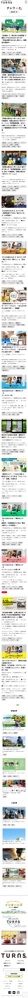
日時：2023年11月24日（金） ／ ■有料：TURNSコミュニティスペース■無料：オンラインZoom (13, 269)
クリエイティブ (12, 236)
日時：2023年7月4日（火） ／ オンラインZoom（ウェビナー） (14, 485)
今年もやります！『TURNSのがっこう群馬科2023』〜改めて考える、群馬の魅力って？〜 (14, 675)
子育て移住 (23, 54)
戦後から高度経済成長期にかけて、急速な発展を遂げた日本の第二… (14, 864)
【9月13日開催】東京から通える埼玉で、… (12, 749)
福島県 (3, 366)
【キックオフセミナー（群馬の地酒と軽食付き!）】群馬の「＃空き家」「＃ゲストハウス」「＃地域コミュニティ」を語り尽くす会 (14, 665)
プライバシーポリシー (7, 988)
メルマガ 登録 (6, 983)
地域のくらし (11, 54)
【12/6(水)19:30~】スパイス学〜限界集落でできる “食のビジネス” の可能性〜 (13, 213)
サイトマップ (20, 988)
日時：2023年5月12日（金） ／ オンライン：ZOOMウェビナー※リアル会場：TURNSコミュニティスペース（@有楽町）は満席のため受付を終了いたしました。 (14, 624)
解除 (10, 983)
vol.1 (3, 176)
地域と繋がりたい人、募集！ (12, 96)
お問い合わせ (7, 986)
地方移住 (17, 54)
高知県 (4, 886)
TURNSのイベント (11, 638)
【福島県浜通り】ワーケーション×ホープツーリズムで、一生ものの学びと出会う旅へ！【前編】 (14, 350)
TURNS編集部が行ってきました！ (12, 440)
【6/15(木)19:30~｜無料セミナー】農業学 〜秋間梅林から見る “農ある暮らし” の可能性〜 (13, 522)
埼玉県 (4, 754)
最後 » (18, 705)
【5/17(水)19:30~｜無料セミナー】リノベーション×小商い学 (12, 567)
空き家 (11, 588)
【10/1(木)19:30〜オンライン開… (10, 771)
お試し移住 (19, 52)
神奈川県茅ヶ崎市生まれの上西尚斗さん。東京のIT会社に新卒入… (13, 730)
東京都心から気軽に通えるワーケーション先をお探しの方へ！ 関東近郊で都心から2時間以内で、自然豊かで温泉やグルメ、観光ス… (14, 444)
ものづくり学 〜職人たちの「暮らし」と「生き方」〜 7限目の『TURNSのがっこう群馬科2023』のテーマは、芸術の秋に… (14, 276)
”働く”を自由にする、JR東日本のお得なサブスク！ (13, 83)
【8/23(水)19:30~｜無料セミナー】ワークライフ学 (12, 393)
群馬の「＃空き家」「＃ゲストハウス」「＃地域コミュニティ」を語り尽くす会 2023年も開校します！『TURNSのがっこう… (14, 690)
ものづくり (4, 236)
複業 (18, 414)
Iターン (10, 733)
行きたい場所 (16, 588)
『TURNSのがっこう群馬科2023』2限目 (14, 528)
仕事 (9, 414)
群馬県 (3, 281)
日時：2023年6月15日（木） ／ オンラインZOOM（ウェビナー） (14, 532)
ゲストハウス (5, 588)
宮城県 (3, 52)
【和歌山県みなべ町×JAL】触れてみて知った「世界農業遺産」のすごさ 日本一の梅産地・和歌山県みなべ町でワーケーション (14, 170)
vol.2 (3, 133)
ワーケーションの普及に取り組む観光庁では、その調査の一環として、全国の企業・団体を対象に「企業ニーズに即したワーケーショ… (14, 181)
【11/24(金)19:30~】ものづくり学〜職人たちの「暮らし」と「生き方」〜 (14, 260)
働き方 (3, 96)
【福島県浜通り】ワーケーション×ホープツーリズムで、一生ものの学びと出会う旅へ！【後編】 (14, 306)
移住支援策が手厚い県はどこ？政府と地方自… (12, 841)
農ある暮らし (13, 544)
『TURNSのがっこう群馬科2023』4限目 (14, 398)
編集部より (22, 366)
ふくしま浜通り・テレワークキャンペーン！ (13, 312)
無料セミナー (16, 776)
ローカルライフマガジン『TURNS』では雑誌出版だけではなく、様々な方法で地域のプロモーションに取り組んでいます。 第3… (14, 633)
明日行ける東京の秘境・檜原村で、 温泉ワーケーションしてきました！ (14, 436)
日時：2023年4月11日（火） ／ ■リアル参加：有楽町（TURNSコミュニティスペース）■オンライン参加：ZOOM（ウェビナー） (14, 683)
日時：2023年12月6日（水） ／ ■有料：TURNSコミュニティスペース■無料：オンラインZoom (14, 223)
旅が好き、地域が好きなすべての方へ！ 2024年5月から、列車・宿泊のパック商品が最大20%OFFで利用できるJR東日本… (14, 89)
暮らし (22, 697)
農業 (19, 544)
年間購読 (10, 981)
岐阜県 (4, 776)
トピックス (9, 52)
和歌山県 (4, 142)
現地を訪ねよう (5, 98)
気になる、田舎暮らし (6, 453)
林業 (22, 236)
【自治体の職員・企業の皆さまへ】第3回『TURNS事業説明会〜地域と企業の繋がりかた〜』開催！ (14, 615)
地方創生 (22, 96)
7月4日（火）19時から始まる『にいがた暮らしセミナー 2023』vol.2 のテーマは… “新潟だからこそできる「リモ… (14, 491)
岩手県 (4, 796)
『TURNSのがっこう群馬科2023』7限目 (14, 264)
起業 (22, 588)
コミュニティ (12, 697)
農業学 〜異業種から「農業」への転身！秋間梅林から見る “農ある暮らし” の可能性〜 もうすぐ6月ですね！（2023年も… (14, 537)
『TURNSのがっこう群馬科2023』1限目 (14, 572)
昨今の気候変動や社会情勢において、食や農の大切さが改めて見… (13, 752)
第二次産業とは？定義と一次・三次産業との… (12, 861)
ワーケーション (21, 94)
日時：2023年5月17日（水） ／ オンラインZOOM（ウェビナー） (14, 576)
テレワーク (4, 54)
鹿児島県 (5, 733)
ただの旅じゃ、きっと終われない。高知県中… (12, 881)
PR (14, 52)
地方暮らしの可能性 (6, 146)
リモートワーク (5, 498)
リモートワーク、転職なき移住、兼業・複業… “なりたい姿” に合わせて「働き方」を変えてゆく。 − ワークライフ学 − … (14, 407)
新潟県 (3, 496)
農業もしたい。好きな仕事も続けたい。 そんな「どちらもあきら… (14, 774)
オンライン (12, 640)
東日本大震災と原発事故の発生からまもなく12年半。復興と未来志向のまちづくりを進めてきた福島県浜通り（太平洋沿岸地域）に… (14, 317)
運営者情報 (21, 983)
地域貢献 (15, 733)
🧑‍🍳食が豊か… (5, 794)
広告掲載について (21, 986)
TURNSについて (21, 981)
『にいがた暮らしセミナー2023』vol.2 (13, 481)
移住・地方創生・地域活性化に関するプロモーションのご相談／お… (14, 844)
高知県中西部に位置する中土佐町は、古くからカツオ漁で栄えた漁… (14, 883)
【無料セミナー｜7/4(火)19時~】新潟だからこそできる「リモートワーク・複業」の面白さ (14, 477)
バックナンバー (5, 981)
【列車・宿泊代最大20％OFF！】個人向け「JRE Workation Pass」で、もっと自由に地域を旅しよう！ (14, 77)
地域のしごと (20, 963)
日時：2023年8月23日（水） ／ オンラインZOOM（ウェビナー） (14, 402)
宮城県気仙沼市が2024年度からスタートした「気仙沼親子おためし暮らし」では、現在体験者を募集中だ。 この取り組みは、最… (14, 47)
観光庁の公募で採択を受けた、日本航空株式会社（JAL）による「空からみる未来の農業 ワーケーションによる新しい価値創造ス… (14, 137)
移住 (17, 640)
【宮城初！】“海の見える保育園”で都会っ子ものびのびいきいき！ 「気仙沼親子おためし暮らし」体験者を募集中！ (14, 39)
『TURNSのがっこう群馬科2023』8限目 (14, 218)
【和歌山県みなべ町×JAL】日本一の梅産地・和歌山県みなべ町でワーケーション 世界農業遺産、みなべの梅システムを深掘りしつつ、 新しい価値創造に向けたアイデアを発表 (14, 124)
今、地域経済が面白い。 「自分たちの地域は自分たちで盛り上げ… (14, 822)
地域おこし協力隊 (5, 544)
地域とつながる (11, 886)
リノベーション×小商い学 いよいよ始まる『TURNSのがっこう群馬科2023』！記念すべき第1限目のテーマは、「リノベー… (14, 581)
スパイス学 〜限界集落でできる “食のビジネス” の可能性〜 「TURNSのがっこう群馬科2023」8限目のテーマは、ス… (14, 229)
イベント (8, 281)
